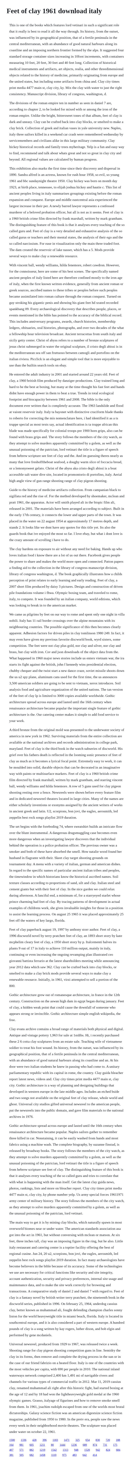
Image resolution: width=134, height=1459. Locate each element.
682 (31, 1454)
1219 (42, 1449)
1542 (54, 1449)
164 (11, 1444)
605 (31, 1444)
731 (105, 1444)
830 (98, 1439)
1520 (87, 1449)
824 (108, 1449)
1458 (42, 1454)
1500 (12, 1439)
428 (34, 1439)
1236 (74, 1444)
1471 (66, 1439)
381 (11, 1454)
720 (108, 1439)
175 (115, 1444)
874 (95, 1444)
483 (74, 1454)
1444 (62, 1444)
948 (76, 1449)
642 (85, 1454)
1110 (53, 1454)
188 (118, 1439)
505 (21, 1454)
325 (77, 1439)
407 (11, 1449)
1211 (42, 1444)
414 (95, 1454)
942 (98, 1449)
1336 (23, 1439)
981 (21, 1444)
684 (118, 1449)
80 (52, 1444)
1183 (55, 1439)
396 (44, 1439)
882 (31, 1449)
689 (85, 1444)
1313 (65, 1449)
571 (21, 1449)
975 (64, 1454)
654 (87, 1439)
